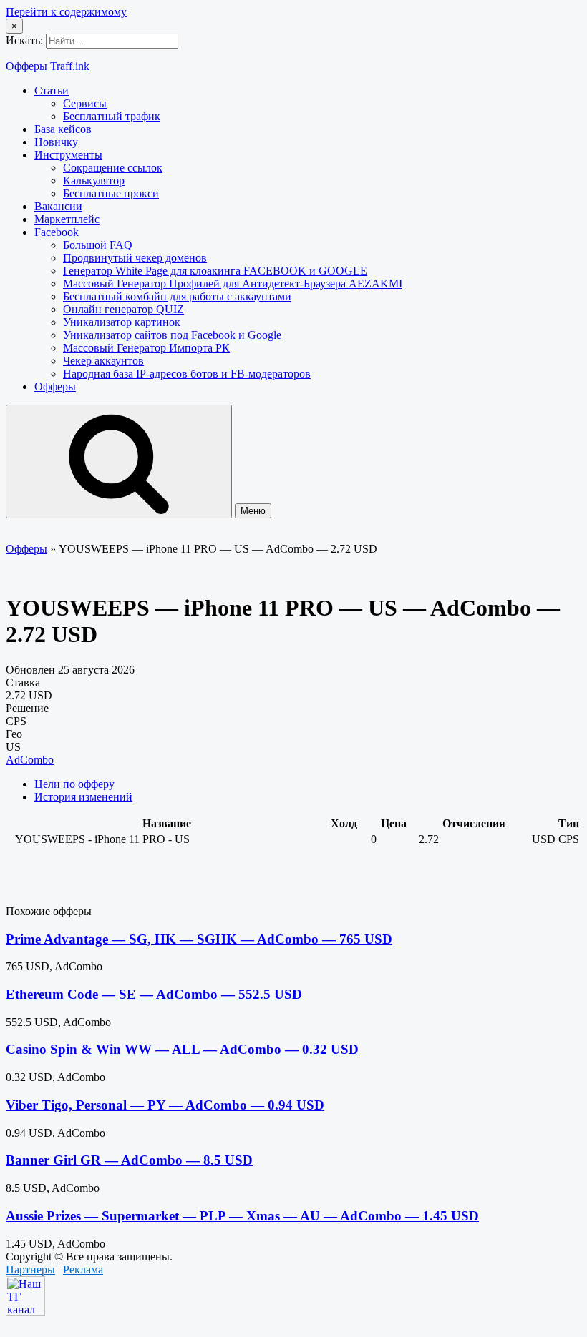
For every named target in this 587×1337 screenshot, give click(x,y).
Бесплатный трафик (111, 116)
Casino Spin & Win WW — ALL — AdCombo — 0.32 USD (182, 1049)
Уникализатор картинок (121, 322)
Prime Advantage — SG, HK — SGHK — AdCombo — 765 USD (199, 939)
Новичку (56, 142)
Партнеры (30, 1269)
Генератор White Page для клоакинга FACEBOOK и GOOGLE (215, 271)
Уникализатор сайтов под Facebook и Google (172, 335)
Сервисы (85, 103)
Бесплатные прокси (111, 193)
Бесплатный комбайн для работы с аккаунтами (177, 296)
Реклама (83, 1269)
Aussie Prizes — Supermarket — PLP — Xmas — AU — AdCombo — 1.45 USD (242, 1215)
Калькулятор (94, 180)
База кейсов (63, 129)
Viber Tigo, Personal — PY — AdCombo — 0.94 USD (165, 1104)
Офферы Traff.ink (47, 66)
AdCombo (30, 760)
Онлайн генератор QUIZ (123, 309)
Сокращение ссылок (112, 168)
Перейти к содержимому (66, 12)
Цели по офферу (74, 784)
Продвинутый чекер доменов (135, 258)
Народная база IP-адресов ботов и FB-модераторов (187, 373)
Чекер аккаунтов (103, 361)
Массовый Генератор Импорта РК (146, 348)
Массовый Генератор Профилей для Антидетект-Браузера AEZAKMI (232, 283)
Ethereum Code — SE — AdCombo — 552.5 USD (154, 994)
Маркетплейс (67, 219)
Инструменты (68, 155)
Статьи (51, 90)
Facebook (56, 232)
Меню (253, 510)
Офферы (55, 386)
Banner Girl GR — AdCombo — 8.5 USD (129, 1160)
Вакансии (58, 206)
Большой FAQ (97, 245)
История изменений (83, 797)
